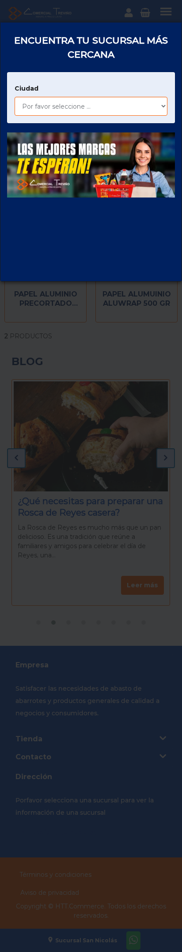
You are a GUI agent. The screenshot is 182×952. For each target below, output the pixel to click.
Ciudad (26, 88)
